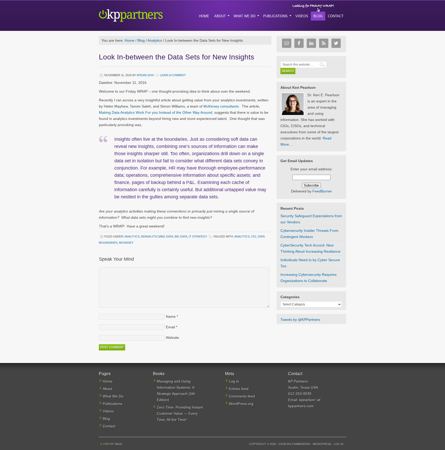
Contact (109, 426)
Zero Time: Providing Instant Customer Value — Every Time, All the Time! (180, 413)
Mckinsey (126, 242)
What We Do (113, 396)
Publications (112, 404)
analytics (242, 236)
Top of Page (112, 444)
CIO (253, 236)
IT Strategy (198, 236)
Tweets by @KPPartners (300, 319)
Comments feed (242, 396)
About (107, 389)
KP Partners (142, 15)
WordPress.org (241, 404)
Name (171, 316)
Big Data (181, 236)
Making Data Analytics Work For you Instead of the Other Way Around (155, 112)
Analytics (132, 236)
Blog (106, 419)
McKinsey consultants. (221, 106)
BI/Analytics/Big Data (157, 236)
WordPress (322, 444)
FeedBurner (322, 191)
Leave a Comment (173, 75)
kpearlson (145, 75)
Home (108, 381)
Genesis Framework (294, 444)
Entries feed (239, 389)
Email (170, 327)
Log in (234, 381)
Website (172, 338)
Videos (108, 411)
